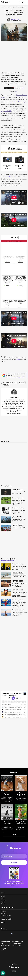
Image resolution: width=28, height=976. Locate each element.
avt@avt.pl (3, 948)
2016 (15, 382)
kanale (18, 359)
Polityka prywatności (6, 915)
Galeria (2, 922)
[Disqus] (14, 463)
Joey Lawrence (21, 382)
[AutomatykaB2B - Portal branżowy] (14, 967)
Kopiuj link (12, 91)
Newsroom (3, 900)
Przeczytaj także (6, 486)
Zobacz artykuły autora (14, 413)
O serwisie (3, 904)
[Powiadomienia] (3, 973)
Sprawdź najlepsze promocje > (14, 241)
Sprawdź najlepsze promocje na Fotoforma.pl (14, 152)
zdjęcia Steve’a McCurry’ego (18, 102)
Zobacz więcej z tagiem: (9, 559)
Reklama (3, 898)
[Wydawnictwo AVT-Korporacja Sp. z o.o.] (14, 935)
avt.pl (2, 950)
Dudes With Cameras (11, 177)
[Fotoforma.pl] (14, 149)
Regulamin (3, 911)
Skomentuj (18, 87)
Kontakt (3, 896)
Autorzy (3, 902)
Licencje (3, 913)
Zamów (14, 834)
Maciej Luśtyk (15, 19)
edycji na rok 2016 (6, 111)
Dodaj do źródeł (8, 87)
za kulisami (6, 384)
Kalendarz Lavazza (8, 382)
